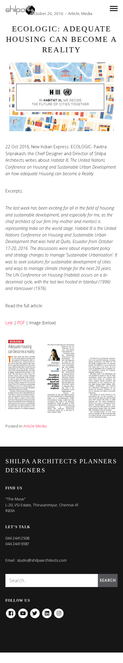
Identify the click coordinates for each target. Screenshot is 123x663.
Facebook (11, 611)
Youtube (23, 611)
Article (73, 13)
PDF (21, 323)
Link (9, 323)
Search (108, 580)
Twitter (35, 611)
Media (86, 13)
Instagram (59, 611)
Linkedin (47, 611)
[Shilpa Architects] (23, 10)
